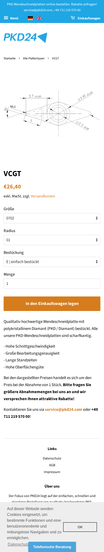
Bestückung (14, 253)
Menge (9, 274)
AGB (52, 465)
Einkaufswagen (88, 18)
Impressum (52, 471)
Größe (9, 209)
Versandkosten (43, 196)
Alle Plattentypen (34, 58)
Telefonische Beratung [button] (52, 547)
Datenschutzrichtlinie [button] (26, 544)
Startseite (9, 58)
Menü (13, 18)
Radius (9, 231)
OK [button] (80, 527)
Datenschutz (52, 458)
